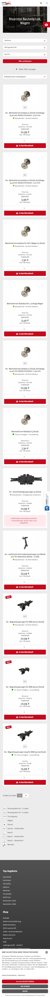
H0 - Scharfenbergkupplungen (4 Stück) (25, 492)
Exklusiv (6, 887)
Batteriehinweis (9, 925)
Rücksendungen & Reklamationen (16, 948)
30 (26, 795)
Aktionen (6, 890)
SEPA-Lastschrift (9, 928)
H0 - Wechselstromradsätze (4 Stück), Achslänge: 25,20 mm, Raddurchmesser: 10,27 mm (25, 114)
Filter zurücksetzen (25, 61)
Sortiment (7, 880)
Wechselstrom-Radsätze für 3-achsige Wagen (25, 303)
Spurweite (7, 877)
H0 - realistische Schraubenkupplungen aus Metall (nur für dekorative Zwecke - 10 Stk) (25, 555)
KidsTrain (7, 897)
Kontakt (6, 918)
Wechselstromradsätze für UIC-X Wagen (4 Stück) (25, 243)
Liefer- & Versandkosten (12, 931)
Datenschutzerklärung (12, 921)
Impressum (7, 938)
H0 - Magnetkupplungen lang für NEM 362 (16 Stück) (25, 752)
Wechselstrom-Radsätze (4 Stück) (25, 431)
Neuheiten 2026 (9, 904)
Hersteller (7, 884)
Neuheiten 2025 (9, 900)
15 (19, 795)
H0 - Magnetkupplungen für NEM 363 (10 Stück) (25, 687)
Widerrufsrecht (9, 935)
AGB (4, 942)
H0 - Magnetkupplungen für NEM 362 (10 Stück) (25, 622)
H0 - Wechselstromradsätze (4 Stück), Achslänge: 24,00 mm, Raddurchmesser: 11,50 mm (25, 370)
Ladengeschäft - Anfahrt (13, 945)
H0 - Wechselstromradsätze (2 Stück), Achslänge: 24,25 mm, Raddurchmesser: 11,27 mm (25, 181)
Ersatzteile (7, 894)
